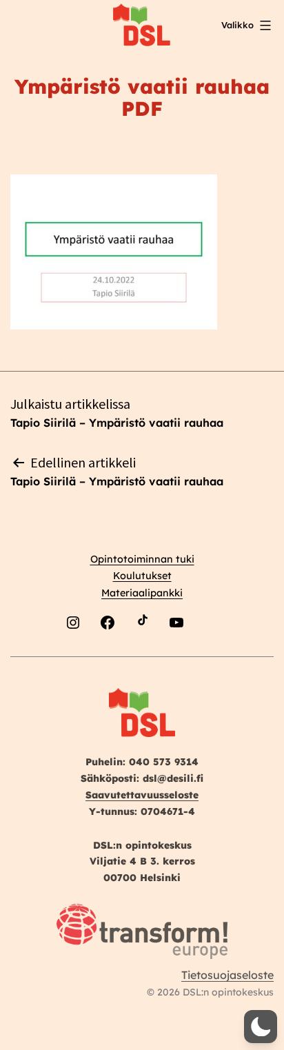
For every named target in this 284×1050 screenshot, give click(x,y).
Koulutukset (142, 575)
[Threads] (211, 655)
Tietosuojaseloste (227, 975)
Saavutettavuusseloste (142, 795)
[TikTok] (142, 655)
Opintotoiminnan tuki (142, 559)
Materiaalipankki (142, 593)
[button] (260, 1026)
